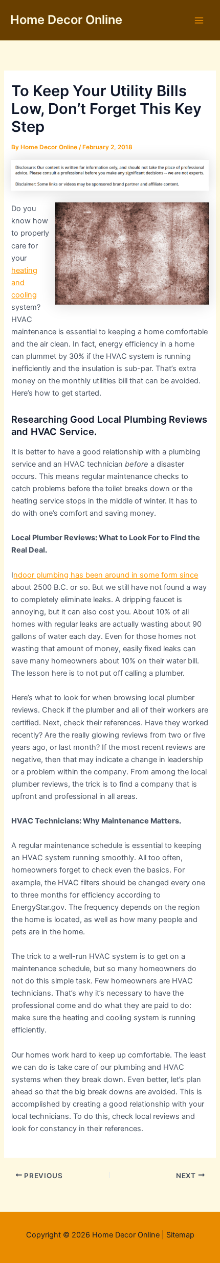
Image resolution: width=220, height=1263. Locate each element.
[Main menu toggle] (199, 20)
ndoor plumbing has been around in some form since (105, 575)
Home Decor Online (66, 19)
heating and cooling (24, 283)
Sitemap (180, 1234)
